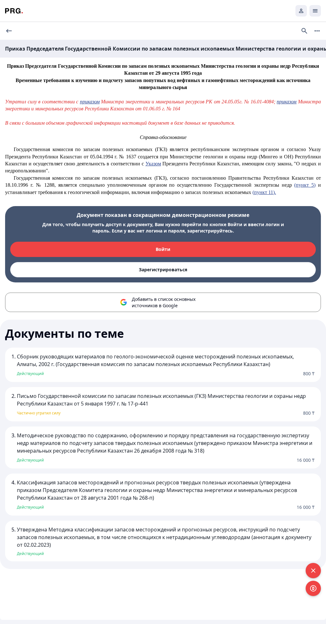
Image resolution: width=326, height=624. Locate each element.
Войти (163, 249)
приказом (90, 101)
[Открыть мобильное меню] (315, 11)
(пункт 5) (304, 185)
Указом (153, 163)
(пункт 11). (264, 192)
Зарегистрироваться (163, 270)
